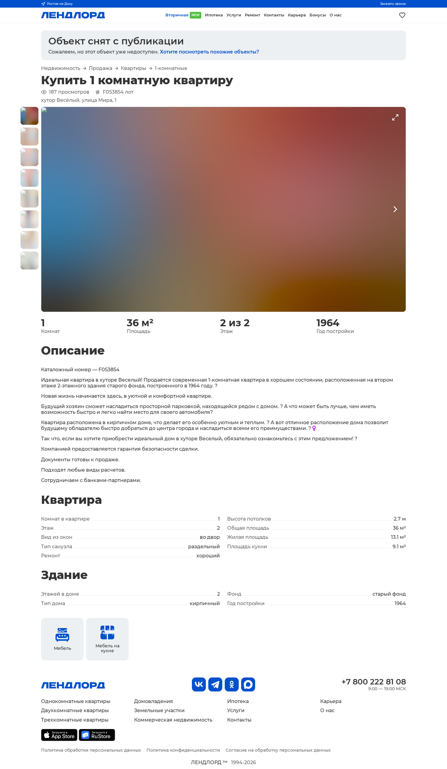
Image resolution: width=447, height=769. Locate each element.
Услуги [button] (234, 15)
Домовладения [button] (153, 701)
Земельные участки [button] (159, 710)
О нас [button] (336, 15)
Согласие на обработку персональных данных (278, 750)
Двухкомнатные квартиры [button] (75, 710)
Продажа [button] (100, 68)
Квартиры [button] (133, 68)
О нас (327, 710)
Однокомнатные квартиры (75, 701)
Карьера (330, 701)
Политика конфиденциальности (183, 750)
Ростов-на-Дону (60, 4)
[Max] (248, 684)
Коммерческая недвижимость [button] (173, 720)
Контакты (239, 720)
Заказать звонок (393, 4)
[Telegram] (215, 684)
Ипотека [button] (214, 15)
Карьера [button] (297, 15)
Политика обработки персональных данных (91, 750)
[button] (29, 116)
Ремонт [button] (252, 15)
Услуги (235, 710)
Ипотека (238, 701)
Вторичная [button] (182, 15)
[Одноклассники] (232, 684)
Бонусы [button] (318, 15)
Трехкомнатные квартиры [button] (75, 720)
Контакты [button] (274, 15)
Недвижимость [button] (60, 68)
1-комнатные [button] (171, 68)
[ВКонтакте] (199, 684)
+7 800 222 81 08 (373, 681)
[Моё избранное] (402, 15)
